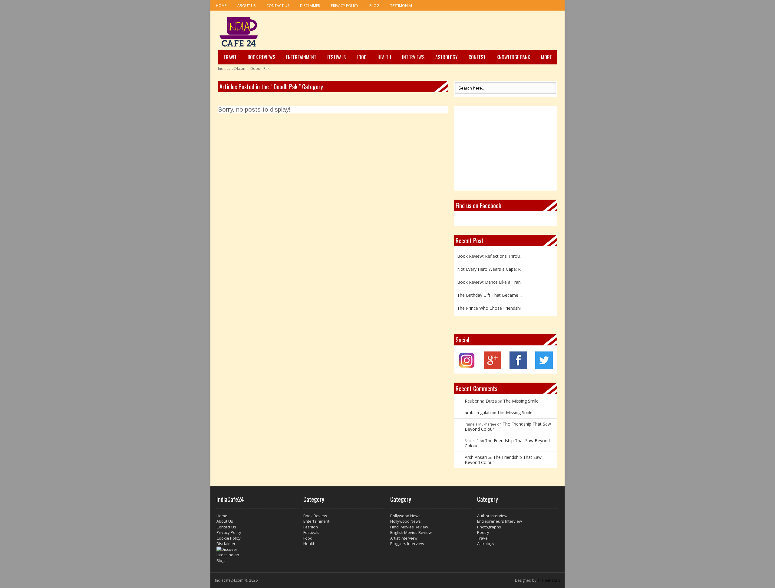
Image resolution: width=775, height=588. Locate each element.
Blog (374, 5)
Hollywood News (405, 521)
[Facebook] (518, 367)
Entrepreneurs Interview (499, 521)
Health (384, 57)
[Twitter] (544, 367)
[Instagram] (467, 367)
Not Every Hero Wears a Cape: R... (490, 267)
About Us (246, 5)
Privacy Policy (344, 5)
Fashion (310, 527)
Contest (477, 57)
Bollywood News (405, 515)
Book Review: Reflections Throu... (490, 254)
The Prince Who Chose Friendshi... (490, 306)
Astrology (446, 57)
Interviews (413, 57)
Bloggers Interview (407, 543)
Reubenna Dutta (481, 401)
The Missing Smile (521, 401)
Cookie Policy (228, 538)
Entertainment (301, 57)
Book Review (315, 515)
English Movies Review (411, 532)
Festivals (336, 57)
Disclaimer (310, 5)
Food (362, 57)
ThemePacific (548, 580)
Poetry (483, 532)
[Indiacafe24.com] (238, 32)
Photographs (489, 527)
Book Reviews (261, 57)
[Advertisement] (446, 30)
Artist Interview (403, 538)
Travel (230, 57)
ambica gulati (478, 412)
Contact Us (277, 5)
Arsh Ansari (476, 457)
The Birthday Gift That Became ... (489, 293)
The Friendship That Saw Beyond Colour (508, 426)
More (546, 57)
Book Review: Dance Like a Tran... (490, 280)
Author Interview (492, 515)
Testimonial (401, 5)
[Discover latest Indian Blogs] (257, 555)
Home (221, 5)
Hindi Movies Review (409, 527)
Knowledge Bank (513, 57)
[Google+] (492, 367)
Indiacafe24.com (232, 68)
